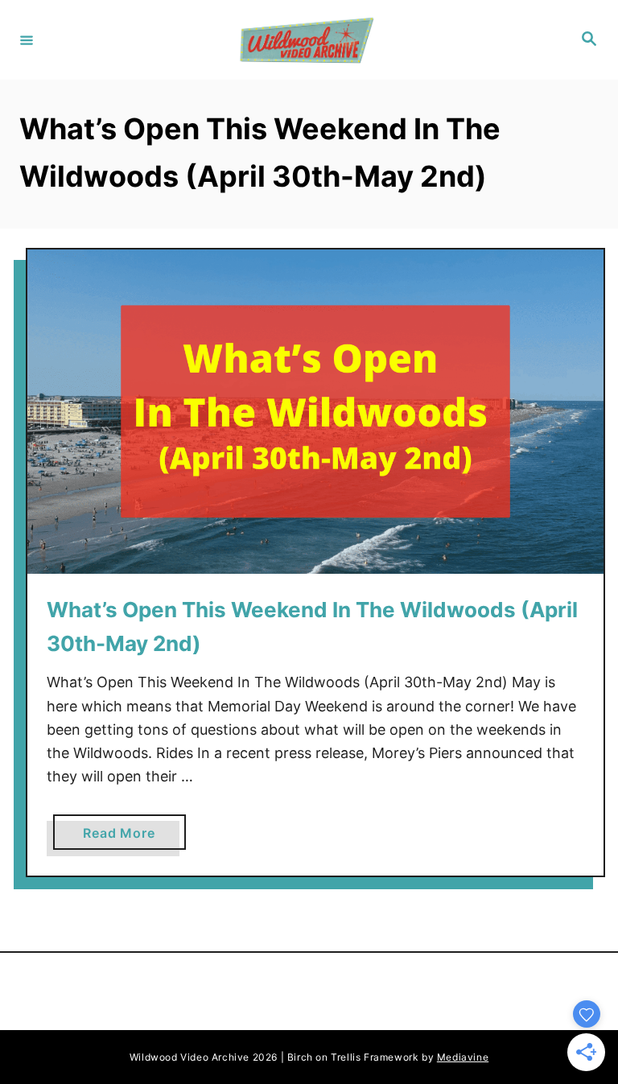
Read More (125, 837)
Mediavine (462, 1057)
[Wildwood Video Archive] (306, 40)
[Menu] (26, 39)
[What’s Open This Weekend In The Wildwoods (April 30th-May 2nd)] (315, 411)
